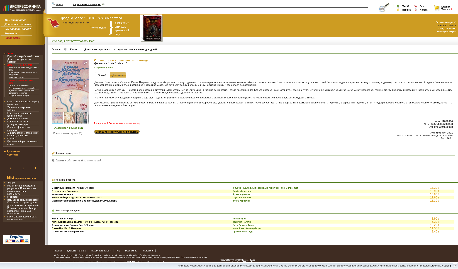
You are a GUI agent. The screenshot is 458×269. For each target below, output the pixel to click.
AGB (118, 250)
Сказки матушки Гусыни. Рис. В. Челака (73, 225)
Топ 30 (405, 6)
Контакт (11, 33)
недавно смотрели (21, 178)
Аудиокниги (13, 151)
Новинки (406, 10)
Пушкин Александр (243, 231)
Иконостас (13, 196)
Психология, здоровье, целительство (19, 114)
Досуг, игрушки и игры (19, 95)
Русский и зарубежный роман (23, 56)
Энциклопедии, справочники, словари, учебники (23, 134)
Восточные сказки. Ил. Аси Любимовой (73, 188)
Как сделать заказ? (18, 28)
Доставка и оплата (18, 24)
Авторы (424, 10)
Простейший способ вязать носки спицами (22, 218)
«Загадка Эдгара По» (76, 22)
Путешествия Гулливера (65, 191)
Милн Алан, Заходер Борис (247, 228)
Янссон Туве (239, 218)
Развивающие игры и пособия (22, 88)
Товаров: (445, 9)
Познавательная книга (19, 85)
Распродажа (13, 37)
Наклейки (12, 154)
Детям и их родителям (19, 65)
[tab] (102, 75)
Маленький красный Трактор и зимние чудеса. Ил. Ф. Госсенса (85, 222)
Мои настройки (15, 19)
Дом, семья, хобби (17, 118)
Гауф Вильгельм (242, 197)
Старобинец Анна (103, 68)
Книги (10, 53)
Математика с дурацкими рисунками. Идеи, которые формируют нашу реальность (21, 189)
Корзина (445, 7)
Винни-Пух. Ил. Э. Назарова (66, 228)
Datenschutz (131, 250)
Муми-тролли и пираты (64, 218)
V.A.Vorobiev (249, 262)
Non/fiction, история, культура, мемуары (18, 123)
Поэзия (11, 138)
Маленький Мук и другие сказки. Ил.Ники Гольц (77, 197)
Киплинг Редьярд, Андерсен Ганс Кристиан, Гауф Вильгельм (265, 188)
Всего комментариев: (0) (67, 133)
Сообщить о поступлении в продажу (117, 131)
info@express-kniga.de (446, 31)
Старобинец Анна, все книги (68, 128)
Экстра (11, 182)
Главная (56, 49)
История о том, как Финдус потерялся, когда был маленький (22, 211)
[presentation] (102, 75)
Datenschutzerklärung (440, 266)
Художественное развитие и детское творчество (21, 91)
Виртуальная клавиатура (87, 4)
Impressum (148, 250)
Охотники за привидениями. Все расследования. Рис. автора (84, 201)
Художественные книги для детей (137, 49)
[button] (85, 63)
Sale (422, 6)
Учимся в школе (16, 77)
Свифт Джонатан (242, 191)
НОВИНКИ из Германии (136, 262)
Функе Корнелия (241, 194)
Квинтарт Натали (242, 222)
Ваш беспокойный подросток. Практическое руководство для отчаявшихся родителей (23, 202)
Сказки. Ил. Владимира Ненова (68, 231)
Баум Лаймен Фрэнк (243, 225)
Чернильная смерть (62, 194)
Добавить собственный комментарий (76, 160)
